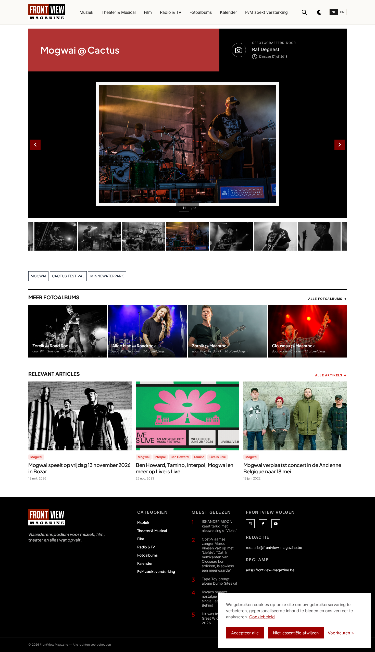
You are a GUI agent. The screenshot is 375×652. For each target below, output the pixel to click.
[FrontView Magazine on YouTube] (275, 523)
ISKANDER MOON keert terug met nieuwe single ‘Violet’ (219, 526)
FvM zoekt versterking (156, 571)
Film (140, 538)
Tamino (199, 457)
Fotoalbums (147, 555)
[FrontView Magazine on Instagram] (250, 523)
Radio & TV (146, 547)
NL (334, 12)
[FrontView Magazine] (46, 517)
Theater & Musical (152, 530)
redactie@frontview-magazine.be (274, 547)
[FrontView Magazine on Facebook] (263, 523)
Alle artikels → (331, 375)
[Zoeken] (304, 12)
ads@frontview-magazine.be (270, 570)
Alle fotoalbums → (327, 299)
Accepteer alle (245, 632)
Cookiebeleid (262, 616)
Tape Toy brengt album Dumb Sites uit (219, 581)
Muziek (143, 522)
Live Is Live (217, 457)
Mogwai (36, 457)
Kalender (145, 563)
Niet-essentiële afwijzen (296, 632)
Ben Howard (180, 457)
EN (342, 12)
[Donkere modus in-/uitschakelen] (319, 12)
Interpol (160, 457)
